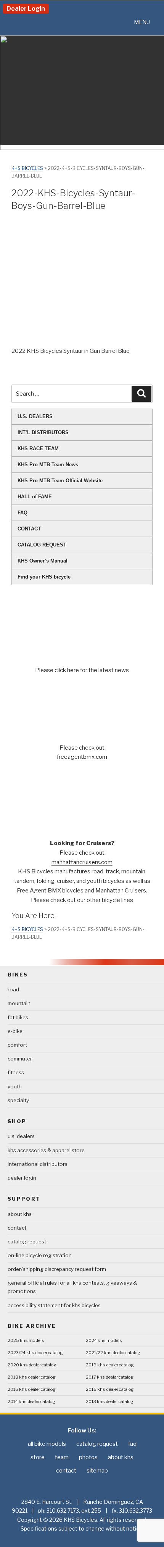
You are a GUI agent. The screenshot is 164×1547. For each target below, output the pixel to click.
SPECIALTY (18, 1100)
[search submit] (141, 394)
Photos (88, 1457)
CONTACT (29, 529)
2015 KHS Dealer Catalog (110, 1389)
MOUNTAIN (19, 1003)
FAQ (22, 513)
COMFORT (17, 1045)
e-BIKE (15, 1031)
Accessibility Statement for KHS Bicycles (54, 1305)
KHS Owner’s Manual (43, 561)
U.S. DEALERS (35, 416)
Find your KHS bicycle (44, 577)
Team (62, 1457)
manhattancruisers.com (82, 862)
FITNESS (16, 1072)
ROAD (13, 989)
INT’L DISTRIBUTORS (43, 432)
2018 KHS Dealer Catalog (32, 1377)
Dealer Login (25, 8)
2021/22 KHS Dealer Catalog (113, 1352)
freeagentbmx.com (82, 756)
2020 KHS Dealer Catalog (32, 1365)
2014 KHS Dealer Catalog (31, 1401)
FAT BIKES (18, 1017)
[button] (142, 22)
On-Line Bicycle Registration (40, 1255)
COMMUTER (20, 1059)
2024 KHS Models (104, 1340)
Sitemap (97, 1470)
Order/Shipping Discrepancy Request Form (57, 1269)
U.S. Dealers (21, 1136)
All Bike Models (47, 1443)
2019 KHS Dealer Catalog (110, 1365)
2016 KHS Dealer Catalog (32, 1389)
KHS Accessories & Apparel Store (46, 1150)
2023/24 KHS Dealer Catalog (35, 1352)
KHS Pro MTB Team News (48, 464)
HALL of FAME (35, 497)
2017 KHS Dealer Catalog (109, 1377)
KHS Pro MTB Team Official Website (60, 480)
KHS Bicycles (27, 168)
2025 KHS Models (26, 1340)
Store (38, 1457)
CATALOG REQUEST (42, 545)
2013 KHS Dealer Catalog (109, 1401)
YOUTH (15, 1086)
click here (67, 670)
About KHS (20, 1214)
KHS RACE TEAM (38, 448)
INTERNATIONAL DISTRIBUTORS (38, 1164)
